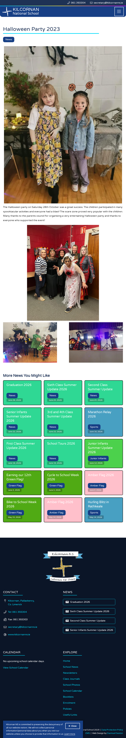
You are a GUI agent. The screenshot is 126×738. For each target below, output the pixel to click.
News (8, 39)
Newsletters (70, 672)
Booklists (68, 696)
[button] (119, 11)
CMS (88, 733)
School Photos (71, 684)
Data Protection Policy (112, 730)
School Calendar (72, 690)
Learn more (69, 734)
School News (70, 666)
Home (66, 660)
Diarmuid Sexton (115, 733)
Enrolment (69, 702)
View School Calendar (15, 667)
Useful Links (70, 714)
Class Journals (71, 678)
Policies (67, 708)
